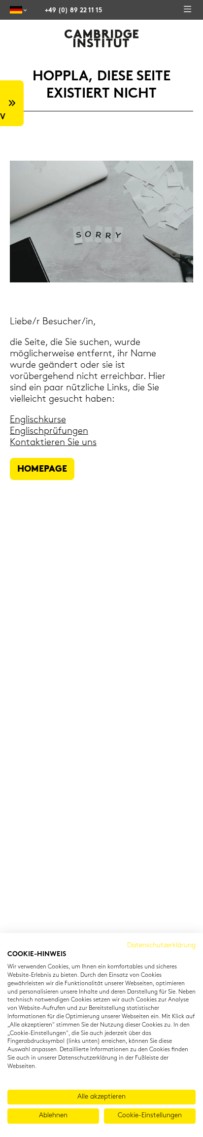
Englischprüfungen (49, 431)
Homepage (42, 469)
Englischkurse (38, 420)
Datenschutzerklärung (161, 945)
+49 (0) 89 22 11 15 (73, 10)
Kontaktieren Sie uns (53, 443)
